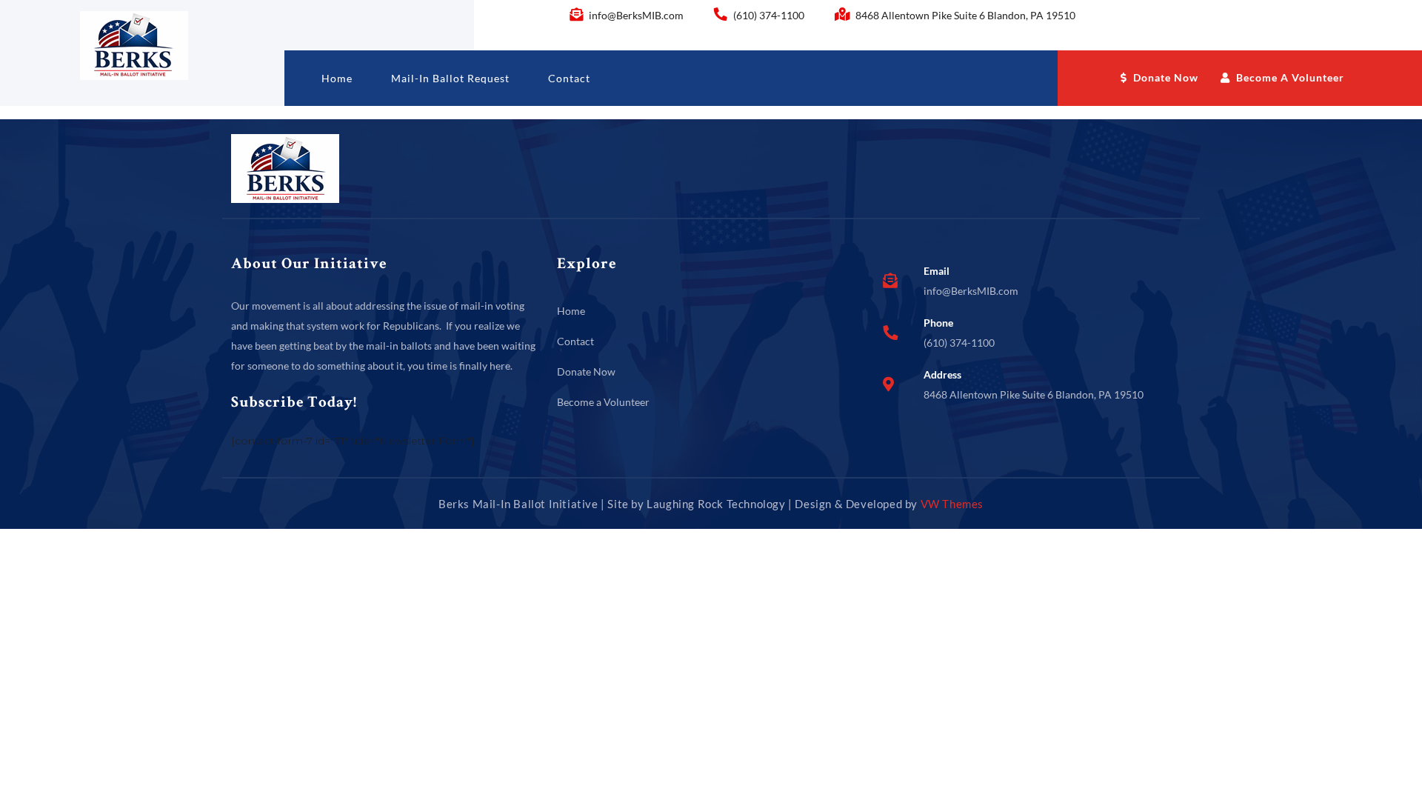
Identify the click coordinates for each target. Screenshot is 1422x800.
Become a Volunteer (603, 402)
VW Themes (951, 503)
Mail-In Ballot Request (450, 78)
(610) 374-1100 (769, 15)
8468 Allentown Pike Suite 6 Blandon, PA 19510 (964, 15)
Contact (569, 78)
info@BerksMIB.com (636, 15)
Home (337, 78)
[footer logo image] (285, 167)
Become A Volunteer (1288, 77)
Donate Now (1164, 77)
